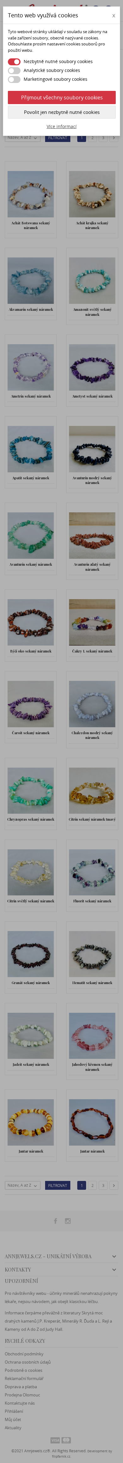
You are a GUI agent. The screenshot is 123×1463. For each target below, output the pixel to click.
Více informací (62, 126)
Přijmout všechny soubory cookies (62, 97)
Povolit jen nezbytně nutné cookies (62, 112)
